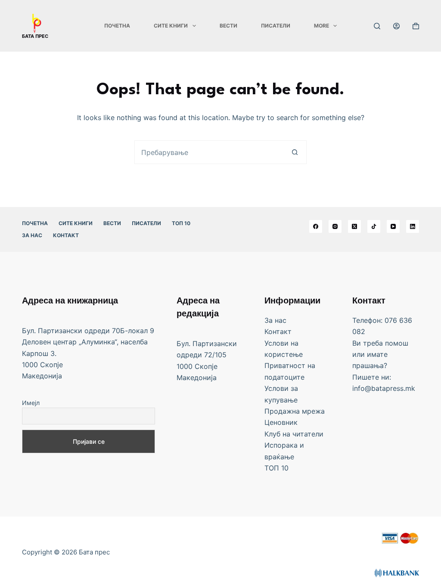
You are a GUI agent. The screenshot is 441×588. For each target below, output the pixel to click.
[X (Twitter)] (354, 226)
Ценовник (281, 422)
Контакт (66, 235)
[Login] (396, 26)
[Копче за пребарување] (294, 152)
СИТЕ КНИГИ (171, 25)
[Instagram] (335, 226)
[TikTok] (373, 226)
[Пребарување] (377, 26)
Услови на (281, 343)
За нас (32, 235)
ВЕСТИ (228, 25)
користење (283, 354)
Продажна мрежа (294, 411)
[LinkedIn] (412, 226)
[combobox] (209, 152)
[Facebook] (315, 226)
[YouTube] (393, 226)
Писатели (275, 25)
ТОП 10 (181, 223)
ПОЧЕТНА (117, 25)
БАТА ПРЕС (35, 36)
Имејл (31, 402)
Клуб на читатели (293, 434)
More (321, 25)
